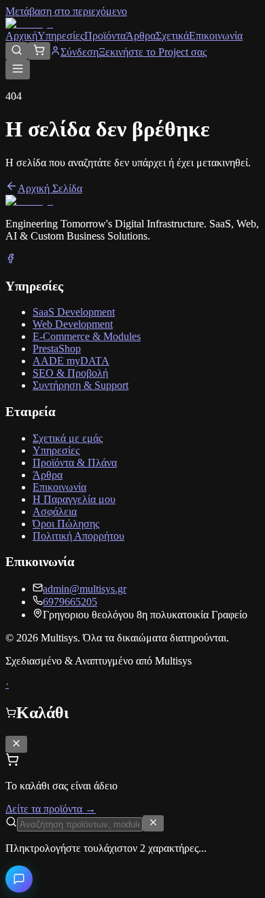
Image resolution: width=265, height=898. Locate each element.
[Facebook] (10, 259)
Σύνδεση (79, 52)
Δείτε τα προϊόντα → (50, 809)
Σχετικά (172, 35)
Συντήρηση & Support (80, 385)
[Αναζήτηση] (16, 51)
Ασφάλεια (55, 511)
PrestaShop (57, 348)
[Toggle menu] (17, 69)
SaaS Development (74, 312)
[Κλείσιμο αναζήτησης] (153, 823)
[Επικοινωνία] (19, 879)
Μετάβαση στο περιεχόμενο (66, 11)
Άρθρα (141, 35)
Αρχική (21, 35)
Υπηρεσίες (60, 35)
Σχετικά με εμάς (68, 438)
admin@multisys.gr (84, 589)
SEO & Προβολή (70, 373)
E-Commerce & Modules (87, 336)
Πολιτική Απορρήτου (78, 536)
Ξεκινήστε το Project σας (153, 52)
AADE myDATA (71, 361)
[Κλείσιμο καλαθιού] (16, 744)
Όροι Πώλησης (66, 523)
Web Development (73, 324)
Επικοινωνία (216, 35)
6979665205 (70, 601)
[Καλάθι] (39, 51)
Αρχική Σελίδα (50, 188)
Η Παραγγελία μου (74, 499)
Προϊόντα (105, 35)
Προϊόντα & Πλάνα (75, 462)
